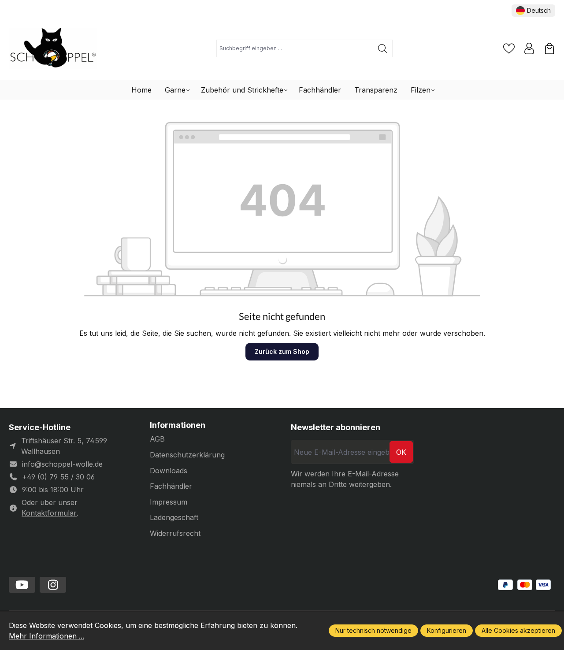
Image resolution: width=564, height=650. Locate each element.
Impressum (168, 502)
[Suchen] (383, 48)
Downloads (168, 470)
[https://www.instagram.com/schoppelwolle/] (53, 585)
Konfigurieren (446, 630)
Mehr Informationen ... (46, 635)
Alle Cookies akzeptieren (518, 630)
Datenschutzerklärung (187, 454)
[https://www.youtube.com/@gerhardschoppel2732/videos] (22, 585)
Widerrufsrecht (175, 533)
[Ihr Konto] (529, 48)
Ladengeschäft (174, 517)
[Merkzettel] (509, 48)
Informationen (177, 425)
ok (401, 452)
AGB (157, 439)
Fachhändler (171, 486)
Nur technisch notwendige (373, 630)
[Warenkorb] (549, 48)
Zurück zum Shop (282, 351)
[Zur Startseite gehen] (53, 49)
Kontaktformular (49, 513)
